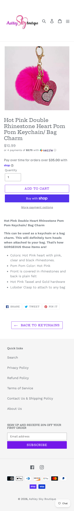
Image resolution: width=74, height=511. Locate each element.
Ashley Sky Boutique (42, 499)
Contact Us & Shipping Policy (30, 398)
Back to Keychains (40, 325)
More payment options (37, 207)
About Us (14, 408)
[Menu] (68, 21)
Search (12, 357)
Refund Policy (18, 378)
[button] (37, 150)
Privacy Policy (18, 368)
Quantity (11, 170)
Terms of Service (20, 388)
